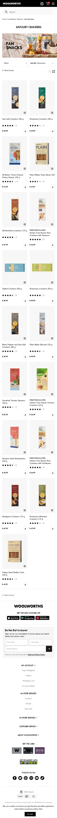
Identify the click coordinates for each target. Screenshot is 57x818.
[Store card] (16, 750)
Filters (6, 63)
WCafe (28, 704)
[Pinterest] (26, 778)
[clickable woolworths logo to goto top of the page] (28, 606)
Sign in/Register (28, 670)
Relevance (41, 63)
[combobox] (31, 12)
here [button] (40, 809)
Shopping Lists (28, 681)
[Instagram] (31, 778)
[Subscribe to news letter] (49, 649)
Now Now (28, 709)
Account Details (28, 686)
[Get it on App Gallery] (42, 618)
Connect (28, 699)
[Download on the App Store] (13, 618)
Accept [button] (30, 814)
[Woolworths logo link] (12, 4)
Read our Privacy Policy (36, 654)
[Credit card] (28, 750)
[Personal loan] (39, 750)
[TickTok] (42, 778)
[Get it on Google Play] (27, 618)
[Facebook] (15, 778)
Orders (28, 676)
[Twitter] (20, 778)
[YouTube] (37, 778)
